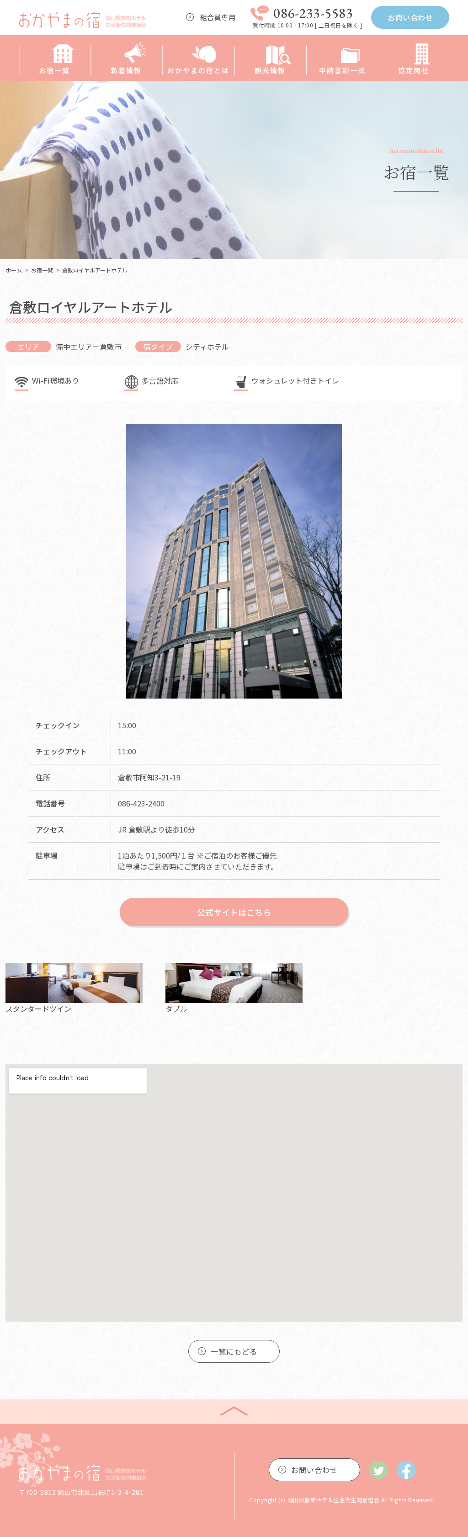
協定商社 (413, 70)
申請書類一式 (342, 70)
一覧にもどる (234, 1351)
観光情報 (270, 70)
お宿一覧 (54, 70)
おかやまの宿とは (198, 70)
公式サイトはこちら (234, 912)
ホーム (13, 270)
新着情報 (126, 70)
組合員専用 (218, 17)
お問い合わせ (410, 17)
